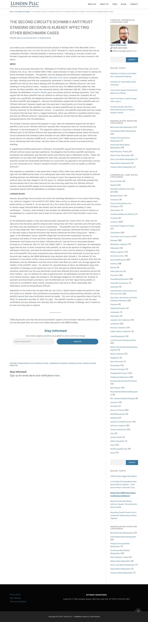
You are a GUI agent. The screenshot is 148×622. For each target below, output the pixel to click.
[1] (37, 129)
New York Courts (116, 361)
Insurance (114, 304)
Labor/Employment (117, 336)
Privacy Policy (15, 594)
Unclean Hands (116, 437)
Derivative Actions (117, 256)
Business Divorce (116, 196)
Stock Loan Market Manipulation (122, 159)
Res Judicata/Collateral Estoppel (122, 398)
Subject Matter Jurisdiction (120, 331)
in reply (52, 123)
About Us (104, 4)
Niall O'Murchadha (42, 38)
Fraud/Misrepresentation (119, 279)
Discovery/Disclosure (118, 260)
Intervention (114, 316)
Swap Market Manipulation (120, 163)
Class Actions (115, 210)
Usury (112, 445)
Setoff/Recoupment (117, 414)
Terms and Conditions (18, 602)
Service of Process (117, 410)
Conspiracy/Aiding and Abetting (122, 214)
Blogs (123, 4)
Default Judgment (117, 252)
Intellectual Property (118, 308)
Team (114, 4)
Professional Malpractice (119, 377)
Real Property (115, 388)
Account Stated (116, 181)
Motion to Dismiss (116, 354)
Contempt (114, 218)
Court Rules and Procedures (120, 236)
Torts (112, 433)
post (22, 47)
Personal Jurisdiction (118, 328)
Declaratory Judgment (118, 244)
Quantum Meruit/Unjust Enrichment (123, 381)
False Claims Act (116, 271)
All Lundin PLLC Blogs (22, 11)
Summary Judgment (118, 426)
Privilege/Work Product (119, 373)
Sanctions (114, 402)
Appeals (113, 185)
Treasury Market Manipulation (121, 167)
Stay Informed (15, 598)
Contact (134, 4)
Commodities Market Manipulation (65, 363)
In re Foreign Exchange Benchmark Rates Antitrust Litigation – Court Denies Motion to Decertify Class (123, 484)
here (42, 69)
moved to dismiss (39, 92)
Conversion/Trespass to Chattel (122, 226)
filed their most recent (58, 77)
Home (12, 11)
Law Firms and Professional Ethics (123, 340)
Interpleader (115, 312)
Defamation (114, 248)
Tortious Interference (118, 429)
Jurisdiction (114, 324)
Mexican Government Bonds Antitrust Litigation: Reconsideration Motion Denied (123, 504)
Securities (114, 406)
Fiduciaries (114, 275)
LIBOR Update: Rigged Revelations (123, 476)
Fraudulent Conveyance (119, 283)
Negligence (114, 358)
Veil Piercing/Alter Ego (118, 449)
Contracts (114, 222)
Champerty (114, 200)
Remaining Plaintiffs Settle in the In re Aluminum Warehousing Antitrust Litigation (123, 515)
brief (70, 213)
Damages (113, 240)
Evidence (113, 264)
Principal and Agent (117, 369)
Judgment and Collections (120, 320)
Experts (113, 267)
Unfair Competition (117, 441)
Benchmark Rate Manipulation (33, 363)
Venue (112, 453)
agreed (21, 296)
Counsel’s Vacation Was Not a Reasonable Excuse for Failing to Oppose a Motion (122, 110)
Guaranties (114, 287)
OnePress (78, 617)
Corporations (115, 233)
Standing (113, 418)
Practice (92, 4)
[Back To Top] (138, 611)
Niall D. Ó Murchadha (118, 45)
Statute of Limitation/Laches (121, 422)
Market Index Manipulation (120, 155)
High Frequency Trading (119, 151)
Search (132, 60)
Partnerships (115, 365)
